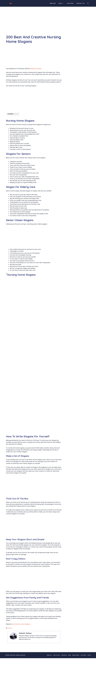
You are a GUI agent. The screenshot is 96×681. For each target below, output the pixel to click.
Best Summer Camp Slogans (21, 624)
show (16, 114)
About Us (49, 655)
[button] (88, 3)
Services (53, 3)
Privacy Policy (75, 655)
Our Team (70, 3)
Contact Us (80, 3)
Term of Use (56, 655)
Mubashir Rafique (35, 69)
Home (89, 655)
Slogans (10, 628)
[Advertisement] (34, 23)
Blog (60, 3)
